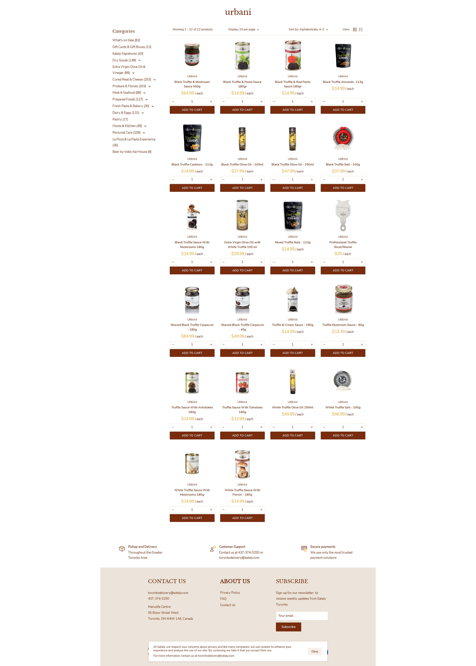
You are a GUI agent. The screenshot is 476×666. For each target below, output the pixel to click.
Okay (314, 651)
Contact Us (227, 605)
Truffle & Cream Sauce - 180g (292, 325)
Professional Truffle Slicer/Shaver (342, 244)
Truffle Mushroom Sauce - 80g (343, 325)
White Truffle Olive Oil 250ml (292, 407)
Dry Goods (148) (124, 60)
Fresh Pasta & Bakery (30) (131, 106)
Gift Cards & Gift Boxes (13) (131, 47)
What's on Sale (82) (126, 40)
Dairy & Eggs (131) (126, 113)
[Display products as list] (361, 29)
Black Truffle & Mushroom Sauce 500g (192, 84)
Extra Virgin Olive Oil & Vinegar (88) (128, 70)
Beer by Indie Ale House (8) (132, 152)
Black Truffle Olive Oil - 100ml (242, 164)
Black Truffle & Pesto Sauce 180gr (242, 84)
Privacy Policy (230, 593)
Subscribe (289, 627)
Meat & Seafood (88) (127, 93)
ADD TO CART (192, 110)
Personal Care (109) (126, 132)
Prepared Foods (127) (128, 99)
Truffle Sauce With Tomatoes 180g (242, 409)
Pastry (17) (120, 119)
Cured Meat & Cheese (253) (132, 79)
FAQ (223, 599)
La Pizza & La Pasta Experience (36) (133, 142)
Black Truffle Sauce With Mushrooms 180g (192, 244)
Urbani (192, 76)
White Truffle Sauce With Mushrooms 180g (192, 492)
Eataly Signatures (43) (127, 53)
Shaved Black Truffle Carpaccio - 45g (242, 327)
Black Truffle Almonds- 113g (343, 82)
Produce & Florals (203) (129, 86)
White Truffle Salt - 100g (343, 407)
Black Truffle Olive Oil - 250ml (293, 164)
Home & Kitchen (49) (127, 126)
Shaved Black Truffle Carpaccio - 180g (192, 327)
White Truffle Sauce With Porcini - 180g (242, 492)
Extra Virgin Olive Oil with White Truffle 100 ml (242, 244)
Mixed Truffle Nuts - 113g (293, 242)
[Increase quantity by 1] (211, 101)
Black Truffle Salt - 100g (343, 164)
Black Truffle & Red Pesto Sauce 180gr (292, 84)
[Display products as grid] (354, 29)
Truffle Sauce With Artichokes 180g (192, 409)
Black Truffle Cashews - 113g (192, 164)
